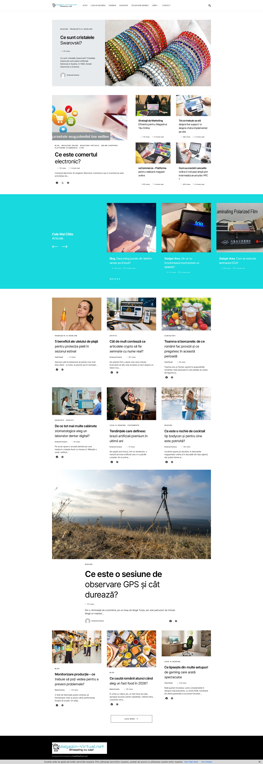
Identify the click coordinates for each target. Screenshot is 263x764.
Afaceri (89, 564)
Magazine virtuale (89, 145)
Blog (57, 145)
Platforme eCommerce (66, 148)
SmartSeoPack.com (80, 756)
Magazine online (70, 145)
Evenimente (133, 425)
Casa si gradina (118, 425)
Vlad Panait (59, 357)
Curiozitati (170, 336)
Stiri (81, 148)
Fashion (64, 29)
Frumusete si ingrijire (81, 29)
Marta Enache (60, 690)
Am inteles (206, 761)
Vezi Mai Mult (191, 761)
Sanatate (59, 420)
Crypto (113, 336)
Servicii (70, 420)
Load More (129, 719)
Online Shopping (109, 145)
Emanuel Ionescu (73, 75)
